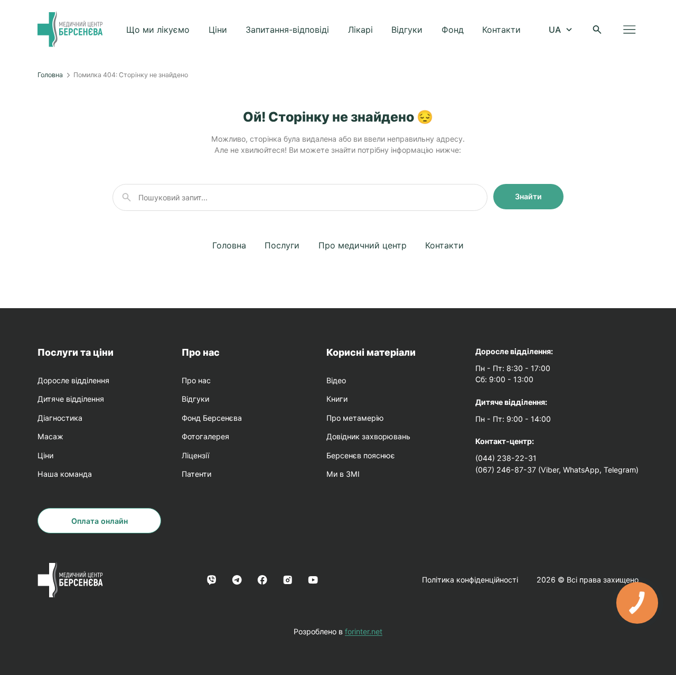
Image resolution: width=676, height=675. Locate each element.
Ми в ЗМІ (343, 473)
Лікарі (360, 29)
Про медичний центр (362, 245)
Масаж (50, 436)
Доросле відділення (73, 380)
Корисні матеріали (371, 352)
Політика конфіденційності (470, 579)
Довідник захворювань (368, 436)
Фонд (453, 29)
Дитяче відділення (70, 398)
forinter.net (363, 631)
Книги (337, 398)
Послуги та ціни (75, 352)
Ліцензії (195, 455)
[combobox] (559, 29)
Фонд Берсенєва (212, 417)
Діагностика (59, 417)
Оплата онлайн (99, 520)
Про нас (201, 352)
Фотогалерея (205, 436)
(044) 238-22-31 (506, 458)
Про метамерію (355, 417)
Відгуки (406, 29)
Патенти (196, 473)
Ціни (218, 29)
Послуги (282, 245)
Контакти (501, 29)
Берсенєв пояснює (360, 455)
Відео (336, 380)
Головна (50, 75)
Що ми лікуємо (158, 29)
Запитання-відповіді (287, 29)
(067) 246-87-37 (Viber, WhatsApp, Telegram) (557, 469)
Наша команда (64, 473)
